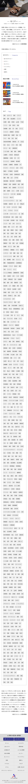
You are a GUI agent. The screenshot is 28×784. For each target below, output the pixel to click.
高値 (17, 387)
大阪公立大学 (6, 626)
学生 (20, 567)
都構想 (9, 505)
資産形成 (14, 141)
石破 (16, 233)
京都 (21, 226)
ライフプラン (7, 66)
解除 (15, 151)
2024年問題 (18, 181)
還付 (17, 659)
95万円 (15, 557)
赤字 (19, 302)
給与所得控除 (10, 548)
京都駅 (8, 574)
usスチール (9, 115)
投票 (15, 662)
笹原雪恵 (5, 266)
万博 (12, 315)
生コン (22, 190)
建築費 (8, 190)
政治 (8, 233)
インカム (21, 364)
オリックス (6, 620)
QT (18, 203)
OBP (20, 626)
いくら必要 (6, 561)
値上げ (19, 649)
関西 (4, 262)
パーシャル (6, 492)
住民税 (9, 551)
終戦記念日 (15, 397)
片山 (16, 580)
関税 (4, 118)
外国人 (16, 230)
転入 (10, 374)
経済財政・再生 (7, 135)
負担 (21, 354)
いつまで (5, 413)
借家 (19, 652)
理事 (13, 403)
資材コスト (17, 639)
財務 (12, 423)
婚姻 (4, 177)
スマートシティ (18, 564)
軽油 (4, 531)
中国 (8, 321)
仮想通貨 (12, 161)
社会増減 (5, 374)
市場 (13, 341)
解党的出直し (6, 502)
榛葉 (13, 240)
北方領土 (5, 400)
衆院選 (5, 380)
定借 (22, 652)
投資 (5, 69)
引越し (5, 564)
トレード (5, 472)
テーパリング (20, 187)
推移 (22, 662)
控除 (12, 541)
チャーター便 (18, 607)
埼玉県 (13, 122)
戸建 (4, 269)
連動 (18, 246)
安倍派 (7, 312)
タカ (4, 410)
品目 (8, 656)
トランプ (19, 115)
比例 (13, 276)
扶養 (11, 357)
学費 (8, 682)
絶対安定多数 (15, 643)
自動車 (13, 135)
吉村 (21, 282)
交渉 (11, 253)
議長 (17, 403)
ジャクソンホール (13, 344)
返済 (12, 656)
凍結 (12, 151)
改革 (22, 511)
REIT (10, 223)
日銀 (10, 184)
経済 (10, 128)
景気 (8, 423)
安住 (10, 498)
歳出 (12, 584)
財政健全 (10, 554)
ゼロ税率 (9, 659)
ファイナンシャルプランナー (9, 675)
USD (12, 649)
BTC (18, 158)
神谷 (21, 240)
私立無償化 (9, 531)
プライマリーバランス (8, 528)
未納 (21, 459)
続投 (9, 292)
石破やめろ (17, 426)
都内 (4, 652)
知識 (8, 679)
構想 (16, 475)
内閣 (9, 305)
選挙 (4, 233)
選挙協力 (15, 492)
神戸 (17, 226)
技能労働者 (6, 181)
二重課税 (5, 154)
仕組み (5, 439)
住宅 (8, 541)
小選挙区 (9, 276)
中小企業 (12, 354)
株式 (4, 672)
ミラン (9, 403)
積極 (4, 669)
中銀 (17, 577)
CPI (4, 207)
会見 (8, 436)
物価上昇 (22, 203)
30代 (18, 361)
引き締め (9, 452)
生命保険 (12, 220)
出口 (4, 452)
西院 (12, 574)
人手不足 (16, 177)
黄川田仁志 (6, 525)
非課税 (5, 548)
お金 (4, 679)
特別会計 (5, 662)
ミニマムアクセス (7, 298)
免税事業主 (18, 466)
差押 (4, 459)
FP (18, 141)
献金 (8, 495)
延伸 (12, 600)
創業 (4, 574)
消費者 (15, 538)
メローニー (17, 518)
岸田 (4, 436)
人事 (13, 482)
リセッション (16, 410)
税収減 (5, 554)
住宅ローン (6, 416)
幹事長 (20, 430)
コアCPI (8, 207)
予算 (8, 584)
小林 (4, 443)
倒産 (15, 469)
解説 (18, 675)
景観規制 (11, 570)
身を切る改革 (6, 508)
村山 (8, 390)
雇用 (10, 446)
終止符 (10, 397)
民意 (9, 426)
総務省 (13, 371)
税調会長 (18, 482)
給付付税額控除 (7, 534)
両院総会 (5, 308)
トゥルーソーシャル (8, 256)
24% (4, 259)
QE (15, 203)
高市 (4, 387)
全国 (4, 351)
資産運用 (16, 164)
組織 (17, 633)
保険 (20, 145)
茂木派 (16, 312)
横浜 (4, 377)
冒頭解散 (18, 498)
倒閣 (9, 420)
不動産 (20, 207)
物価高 (15, 443)
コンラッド (6, 613)
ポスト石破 (9, 377)
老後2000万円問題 (7, 141)
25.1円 (16, 534)
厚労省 (20, 351)
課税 (8, 462)
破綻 (22, 665)
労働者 (14, 593)
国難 (20, 380)
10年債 (10, 665)
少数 (4, 289)
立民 (15, 279)
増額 (4, 590)
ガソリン (5, 148)
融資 (8, 459)
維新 (8, 282)
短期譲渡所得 (16, 272)
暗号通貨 (18, 161)
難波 (9, 629)
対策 (4, 538)
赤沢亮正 (17, 131)
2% (11, 590)
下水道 (22, 122)
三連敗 (9, 380)
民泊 (4, 318)
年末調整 (15, 554)
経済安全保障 (6, 328)
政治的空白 (6, 384)
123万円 (21, 548)
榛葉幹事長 (6, 158)
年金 (9, 138)
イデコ (12, 145)
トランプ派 (20, 416)
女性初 (5, 505)
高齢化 (5, 171)
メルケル (11, 518)
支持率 (5, 426)
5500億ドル (10, 295)
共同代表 (16, 508)
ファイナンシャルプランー (9, 200)
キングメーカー (12, 472)
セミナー (6, 61)
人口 (17, 200)
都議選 (14, 285)
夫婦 (11, 561)
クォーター (11, 325)
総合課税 (5, 164)
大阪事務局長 (19, 262)
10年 (19, 662)
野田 (4, 282)
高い (10, 148)
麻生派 (12, 312)
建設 (8, 177)
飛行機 (15, 318)
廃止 (12, 534)
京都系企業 (6, 570)
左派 (16, 390)
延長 (18, 253)
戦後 (11, 384)
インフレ (5, 125)
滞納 (16, 456)
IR (14, 315)
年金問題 (5, 203)
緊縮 (8, 669)
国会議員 (13, 439)
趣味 (9, 456)
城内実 (21, 521)
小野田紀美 (12, 525)
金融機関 (5, 364)
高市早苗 (12, 502)
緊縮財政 (16, 423)
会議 (20, 344)
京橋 (16, 626)
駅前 (19, 574)
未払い (20, 456)
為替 (4, 344)
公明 (4, 236)
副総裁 (20, 479)
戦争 (22, 213)
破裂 (9, 122)
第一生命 (21, 220)
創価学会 (20, 492)
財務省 (5, 292)
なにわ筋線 (21, 597)
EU (18, 321)
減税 (20, 236)
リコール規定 (6, 315)
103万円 (16, 548)
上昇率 (15, 590)
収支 (22, 593)
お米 (12, 456)
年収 (13, 452)
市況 (7, 607)
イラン (5, 210)
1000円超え (19, 348)
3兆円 (12, 623)
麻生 (17, 420)
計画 (18, 629)
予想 (10, 243)
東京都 (17, 459)
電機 (4, 390)
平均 (21, 452)
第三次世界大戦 (7, 217)
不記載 (15, 495)
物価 (14, 246)
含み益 (10, 364)
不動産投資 (16, 679)
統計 (12, 538)
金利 (10, 187)
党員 (9, 439)
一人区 (17, 276)
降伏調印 (21, 397)
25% (21, 256)
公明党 (5, 279)
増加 (22, 371)
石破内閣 (20, 279)
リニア (18, 511)
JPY (16, 649)
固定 (11, 544)
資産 (21, 367)
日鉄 (4, 115)
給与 (4, 371)
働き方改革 (12, 181)
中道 (22, 639)
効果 (8, 623)
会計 (15, 646)
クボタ (5, 629)
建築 (4, 190)
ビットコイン (6, 161)
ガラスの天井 (15, 515)
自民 (20, 233)
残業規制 (5, 184)
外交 (4, 643)
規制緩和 (15, 436)
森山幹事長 (15, 380)
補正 (4, 584)
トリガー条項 (6, 151)
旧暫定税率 (15, 148)
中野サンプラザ (7, 639)
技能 (10, 593)
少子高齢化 (10, 171)
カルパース (18, 223)
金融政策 (14, 184)
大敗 (22, 308)
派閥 (4, 423)
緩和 (19, 184)
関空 (4, 321)
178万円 (12, 489)
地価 (12, 639)
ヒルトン (11, 613)
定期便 (5, 610)
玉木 (10, 240)
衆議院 (5, 305)
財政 (19, 665)
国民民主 (5, 240)
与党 (12, 236)
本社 (21, 570)
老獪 (4, 482)
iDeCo (8, 145)
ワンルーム (18, 259)
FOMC (12, 331)
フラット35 (6, 544)
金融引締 (11, 203)
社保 (17, 354)
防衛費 (19, 587)
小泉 (8, 387)
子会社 (18, 669)
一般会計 (11, 662)
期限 (14, 253)
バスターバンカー (13, 213)
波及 (4, 623)
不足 (12, 138)
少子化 (21, 167)
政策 (22, 646)
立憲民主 (12, 633)
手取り (5, 331)
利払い (14, 665)
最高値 (12, 230)
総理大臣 (20, 469)
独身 (19, 561)
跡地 (14, 610)
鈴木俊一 (20, 475)
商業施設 (12, 249)
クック (5, 403)
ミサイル (21, 128)
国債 (22, 184)
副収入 (5, 72)
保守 (4, 394)
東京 (9, 226)
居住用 (21, 249)
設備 (18, 636)
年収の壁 (19, 544)
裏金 (12, 495)
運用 (12, 672)
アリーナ (13, 629)
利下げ (17, 331)
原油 (21, 217)
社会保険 (14, 289)
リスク (21, 374)
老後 (16, 138)
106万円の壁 (6, 357)
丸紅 (17, 220)
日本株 (22, 446)
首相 (19, 295)
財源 (13, 551)
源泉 (20, 554)
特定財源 (12, 328)
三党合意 (11, 154)
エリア (13, 226)
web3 (17, 167)
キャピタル (15, 364)
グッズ (18, 620)
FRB (9, 331)
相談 (12, 682)
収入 (21, 629)
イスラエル (10, 210)
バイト (15, 357)
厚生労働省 (15, 351)
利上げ (14, 335)
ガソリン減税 (17, 485)
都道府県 (9, 351)
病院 (9, 564)
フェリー (10, 610)
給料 (10, 348)
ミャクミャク (12, 620)
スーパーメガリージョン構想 (9, 511)
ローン (14, 269)
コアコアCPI (14, 207)
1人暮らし (6, 577)
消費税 (19, 151)
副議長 (18, 413)
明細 (17, 452)
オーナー (10, 367)
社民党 (12, 390)
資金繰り (12, 459)
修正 (22, 341)
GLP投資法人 (6, 249)
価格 (8, 230)
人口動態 (18, 371)
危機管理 (11, 587)
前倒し (18, 377)
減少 (21, 200)
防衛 (16, 128)
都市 (12, 564)
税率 (18, 256)
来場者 (16, 623)
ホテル (17, 249)
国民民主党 (16, 154)
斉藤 (4, 495)
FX (7, 344)
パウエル (12, 338)
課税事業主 (12, 466)
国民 (4, 475)
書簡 (14, 256)
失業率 (14, 446)
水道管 (5, 122)
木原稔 (16, 521)
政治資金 (20, 495)
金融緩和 (14, 187)
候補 (8, 633)
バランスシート (7, 597)
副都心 (12, 475)
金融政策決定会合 (7, 335)
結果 (20, 436)
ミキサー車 (13, 194)
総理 (15, 295)
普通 (12, 652)
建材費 (18, 593)
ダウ (18, 407)
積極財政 (21, 423)
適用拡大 (20, 557)
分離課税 (11, 164)
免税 (4, 659)
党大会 (10, 308)
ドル (8, 407)
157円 (8, 580)
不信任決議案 (14, 305)
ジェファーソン (12, 413)
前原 (12, 282)
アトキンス (12, 167)
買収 (14, 115)
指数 (20, 538)
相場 (12, 217)
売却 (18, 446)
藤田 (12, 508)
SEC (15, 158)
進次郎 (11, 443)
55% (22, 669)
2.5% (17, 292)
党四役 (15, 479)
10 (20, 656)
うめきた (17, 600)
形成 (8, 672)
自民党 (22, 276)
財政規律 (20, 580)
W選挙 (21, 643)
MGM (22, 616)
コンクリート (6, 194)
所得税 (5, 551)
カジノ (18, 315)
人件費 (17, 190)
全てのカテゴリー (8, 58)
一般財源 (18, 328)
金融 (12, 679)
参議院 (22, 272)
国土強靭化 (13, 118)
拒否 (8, 652)
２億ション (20, 541)
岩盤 (4, 656)
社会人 (22, 361)
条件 (4, 515)
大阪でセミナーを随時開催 (19, 44)
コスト (13, 190)
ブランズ (11, 266)
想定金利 (5, 665)
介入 (4, 649)
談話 (14, 384)
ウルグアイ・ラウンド (8, 302)
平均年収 (5, 557)
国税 (8, 469)
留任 (12, 430)
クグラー (21, 400)
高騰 (15, 541)
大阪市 (5, 361)
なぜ (19, 646)
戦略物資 (17, 325)
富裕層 (18, 610)
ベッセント (6, 131)
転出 (13, 374)
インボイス (6, 466)
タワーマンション (11, 616)
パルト (14, 416)
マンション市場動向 (8, 272)
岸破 (20, 433)
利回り (21, 633)
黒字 (22, 620)
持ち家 (14, 561)
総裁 (14, 377)
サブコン (13, 636)
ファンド (5, 223)
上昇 (17, 243)
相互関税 (9, 259)
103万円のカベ (6, 489)
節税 (12, 469)
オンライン (6, 64)
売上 (13, 659)
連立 (20, 443)
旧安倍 (21, 439)
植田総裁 (5, 187)
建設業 (8, 636)
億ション (10, 361)
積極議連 (5, 521)
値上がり (11, 197)
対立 (4, 633)
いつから (16, 656)
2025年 (14, 348)
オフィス (10, 246)
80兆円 (5, 295)
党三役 (15, 430)
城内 (4, 541)
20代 (14, 361)
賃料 (4, 636)
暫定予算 (5, 646)
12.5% (13, 292)
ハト (21, 407)
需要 (22, 574)
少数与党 (9, 289)
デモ (22, 426)
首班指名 (5, 498)
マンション (6, 197)
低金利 (5, 367)
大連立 (19, 289)
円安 (4, 407)
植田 (10, 341)
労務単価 (5, 593)
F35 (13, 128)
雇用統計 (18, 341)
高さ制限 (17, 570)
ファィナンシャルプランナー (9, 449)
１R (13, 577)
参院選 (12, 233)
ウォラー (18, 338)
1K (22, 259)
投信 (17, 145)
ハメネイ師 (6, 213)
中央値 (5, 456)
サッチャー (6, 518)
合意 (22, 328)
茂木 (21, 420)
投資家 (21, 230)
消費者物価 (9, 410)
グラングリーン (7, 603)
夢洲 (22, 315)
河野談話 (14, 394)
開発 (18, 616)
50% (20, 292)
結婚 (22, 174)
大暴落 (16, 217)
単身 (10, 577)
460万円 (10, 557)
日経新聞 (5, 128)
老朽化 (14, 125)
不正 (11, 416)
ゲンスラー (6, 167)
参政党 (17, 240)
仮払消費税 (19, 462)
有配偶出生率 (17, 174)
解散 (13, 498)
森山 (12, 426)
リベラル (9, 394)
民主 (8, 475)
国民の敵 (11, 485)
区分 (13, 567)
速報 (12, 407)
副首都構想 (15, 505)
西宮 (20, 266)
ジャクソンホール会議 (13, 400)
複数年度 (11, 646)
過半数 (15, 236)
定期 (15, 652)
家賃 (13, 243)
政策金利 (5, 446)
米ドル (8, 649)
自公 (8, 236)
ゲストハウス (10, 318)
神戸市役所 (17, 613)
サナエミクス (10, 479)
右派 (20, 390)
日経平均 (12, 387)
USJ (20, 623)
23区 (19, 357)
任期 (21, 410)
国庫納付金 (13, 669)
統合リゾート (14, 597)
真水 (15, 584)
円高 (21, 403)
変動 (14, 544)
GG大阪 (13, 603)
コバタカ (9, 482)
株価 (13, 259)
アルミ (5, 138)
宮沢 (8, 538)
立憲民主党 (10, 279)
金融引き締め (6, 338)
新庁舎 (5, 616)
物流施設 (21, 243)
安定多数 (9, 643)
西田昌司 (16, 282)
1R (16, 567)
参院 (4, 276)
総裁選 (13, 420)
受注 (21, 636)
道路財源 (21, 534)
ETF (20, 164)
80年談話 (19, 384)
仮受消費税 (13, 462)
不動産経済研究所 (10, 262)
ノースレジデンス (19, 603)
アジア (20, 318)
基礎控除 (19, 472)
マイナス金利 (19, 335)
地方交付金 (20, 584)
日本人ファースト (13, 433)
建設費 (5, 246)
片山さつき (11, 521)
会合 (4, 580)
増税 (4, 469)
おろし (5, 420)
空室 (4, 230)
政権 (4, 430)
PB (19, 528)
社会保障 (16, 171)
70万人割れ (6, 174)
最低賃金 (5, 348)
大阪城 (12, 626)
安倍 (19, 394)
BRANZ (15, 266)
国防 (15, 587)
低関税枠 (5, 325)
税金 (4, 682)
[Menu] (25, 2)
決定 (21, 577)
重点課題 (5, 587)
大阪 (15, 672)
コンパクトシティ (7, 567)
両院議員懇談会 (16, 308)
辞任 (8, 430)
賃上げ (8, 371)
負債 (18, 367)
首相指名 (9, 515)
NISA (4, 145)
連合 (11, 492)
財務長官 (11, 131)
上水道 (17, 122)
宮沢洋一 (5, 485)
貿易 (15, 302)
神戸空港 (11, 607)
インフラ (19, 118)
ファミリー (9, 269)
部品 (17, 135)
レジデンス (6, 253)
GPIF (13, 223)
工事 (10, 125)
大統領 (11, 158)
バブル (21, 387)
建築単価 (20, 590)
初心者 (22, 141)
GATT (13, 298)
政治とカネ (6, 433)
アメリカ (16, 210)
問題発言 (5, 243)
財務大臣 (18, 489)
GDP (8, 590)
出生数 (11, 174)
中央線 (5, 600)
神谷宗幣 (5, 285)
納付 (21, 659)
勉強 (21, 675)
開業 (9, 600)
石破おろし (21, 305)
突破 (12, 580)
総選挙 (14, 531)
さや (10, 285)
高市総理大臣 (19, 502)
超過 (17, 374)
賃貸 (14, 367)
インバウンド (13, 321)
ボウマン (5, 341)
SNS (21, 253)
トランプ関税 (6, 354)
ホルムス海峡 (6, 220)
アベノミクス (19, 449)
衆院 (18, 285)
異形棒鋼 (19, 194)
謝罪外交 (5, 397)
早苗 (4, 479)
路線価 (5, 226)
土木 (12, 177)
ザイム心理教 (19, 551)
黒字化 (15, 528)
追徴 (4, 462)
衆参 (21, 285)
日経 (18, 125)
